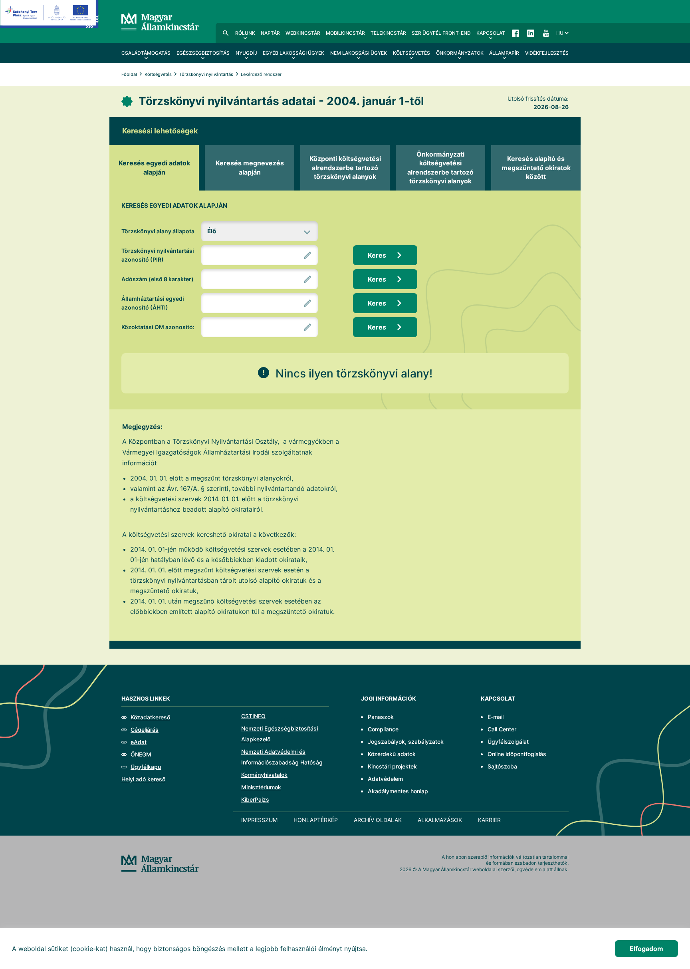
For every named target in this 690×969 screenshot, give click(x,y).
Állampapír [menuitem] (504, 53)
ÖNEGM (141, 754)
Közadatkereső (150, 717)
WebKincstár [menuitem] (303, 33)
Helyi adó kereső (143, 779)
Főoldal (129, 74)
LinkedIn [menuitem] (530, 33)
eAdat (139, 742)
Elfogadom (646, 949)
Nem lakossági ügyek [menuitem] (358, 53)
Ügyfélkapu (146, 766)
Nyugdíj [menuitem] (246, 53)
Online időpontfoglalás (517, 754)
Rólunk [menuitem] (245, 33)
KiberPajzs (255, 799)
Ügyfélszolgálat (508, 741)
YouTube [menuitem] (545, 33)
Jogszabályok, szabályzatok (406, 741)
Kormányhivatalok (264, 774)
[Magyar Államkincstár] (160, 21)
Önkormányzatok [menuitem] (460, 53)
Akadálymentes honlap (398, 791)
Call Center (502, 729)
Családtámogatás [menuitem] (146, 53)
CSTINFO (253, 716)
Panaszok (381, 716)
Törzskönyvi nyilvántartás (206, 74)
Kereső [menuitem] (225, 33)
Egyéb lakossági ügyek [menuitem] (293, 53)
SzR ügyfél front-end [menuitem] (441, 33)
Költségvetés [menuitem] (411, 53)
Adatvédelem (385, 778)
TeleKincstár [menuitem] (388, 33)
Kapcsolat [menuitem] (490, 33)
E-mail (496, 716)
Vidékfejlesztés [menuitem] (547, 53)
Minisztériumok (261, 787)
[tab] (154, 168)
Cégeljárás (145, 729)
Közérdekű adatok (392, 754)
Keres (377, 255)
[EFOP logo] (49, 20)
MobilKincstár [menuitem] (345, 33)
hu (559, 33)
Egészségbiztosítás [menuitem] (203, 53)
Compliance (383, 729)
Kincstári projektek (392, 766)
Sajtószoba (502, 766)
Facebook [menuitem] (515, 33)
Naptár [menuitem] (270, 33)
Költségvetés (158, 74)
